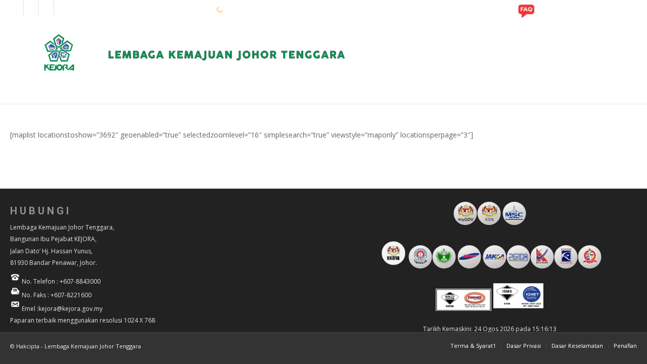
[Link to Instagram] (31, 7)
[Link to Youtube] (46, 7)
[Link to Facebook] (16, 7)
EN (176, 9)
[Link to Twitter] (61, 7)
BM (192, 9)
